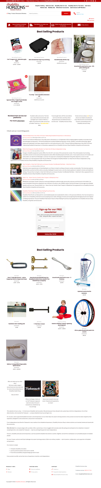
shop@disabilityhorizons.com (85, 474)
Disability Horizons (20, 481)
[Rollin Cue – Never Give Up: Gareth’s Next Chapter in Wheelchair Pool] (16, 182)
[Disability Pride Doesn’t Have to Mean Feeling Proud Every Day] (16, 195)
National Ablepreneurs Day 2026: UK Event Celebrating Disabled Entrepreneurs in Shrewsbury (47, 135)
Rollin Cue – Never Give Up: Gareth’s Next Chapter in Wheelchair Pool (40, 177)
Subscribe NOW (50, 234)
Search (66, 13)
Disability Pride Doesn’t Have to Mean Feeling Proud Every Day (39, 191)
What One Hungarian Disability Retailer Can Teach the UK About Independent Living (44, 149)
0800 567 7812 (16, 1)
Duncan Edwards (27, 137)
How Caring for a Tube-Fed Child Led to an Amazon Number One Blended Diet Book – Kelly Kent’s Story (49, 164)
